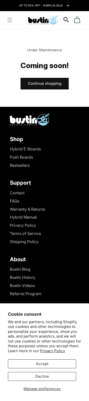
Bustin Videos (22, 285)
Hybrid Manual (23, 217)
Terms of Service (25, 233)
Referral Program (26, 293)
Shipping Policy (24, 241)
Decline (42, 376)
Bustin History (22, 277)
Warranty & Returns (27, 209)
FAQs (14, 201)
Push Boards (21, 157)
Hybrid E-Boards (25, 148)
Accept (42, 363)
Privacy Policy (52, 350)
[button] (9, 20)
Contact (17, 192)
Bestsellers (20, 165)
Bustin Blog (20, 269)
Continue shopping (44, 83)
